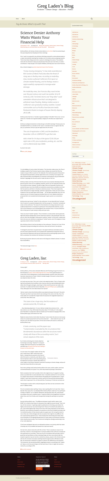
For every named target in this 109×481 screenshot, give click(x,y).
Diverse (74, 69)
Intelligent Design (81, 185)
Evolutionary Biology (76, 80)
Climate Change (59, 45)
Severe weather (85, 194)
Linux (80, 187)
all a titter (50, 51)
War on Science (75, 147)
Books (73, 55)
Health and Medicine (76, 87)
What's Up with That (39, 47)
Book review (84, 164)
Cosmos (74, 172)
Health (88, 183)
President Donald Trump (76, 190)
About (23, 18)
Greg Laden (51, 47)
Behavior (74, 48)
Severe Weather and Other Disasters (80, 128)
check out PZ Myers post (51, 286)
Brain (73, 57)
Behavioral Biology (75, 164)
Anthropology (75, 43)
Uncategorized (75, 142)
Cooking (74, 64)
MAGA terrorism (75, 101)
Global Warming (23, 47)
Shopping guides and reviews (78, 131)
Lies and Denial (31, 47)
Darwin (82, 174)
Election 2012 (85, 176)
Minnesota (74, 108)
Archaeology (75, 46)
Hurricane (74, 185)
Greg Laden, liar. (33, 258)
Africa (73, 162)
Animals (74, 41)
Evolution (74, 179)
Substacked (75, 133)
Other (73, 110)
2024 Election (75, 36)
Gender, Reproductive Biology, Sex (80, 85)
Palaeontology (75, 115)
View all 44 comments (26, 249)
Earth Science (74, 176)
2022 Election (75, 34)
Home (17, 18)
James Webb (75, 94)
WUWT (45, 47)
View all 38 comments (26, 449)
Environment (75, 78)
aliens (41, 261)
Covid (73, 66)
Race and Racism (76, 121)
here (35, 246)
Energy (73, 76)
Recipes (74, 124)
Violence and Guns (76, 144)
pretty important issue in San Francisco (43, 67)
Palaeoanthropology (76, 112)
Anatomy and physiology (77, 39)
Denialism (86, 174)
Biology (74, 50)
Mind (73, 103)
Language (74, 96)
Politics (74, 119)
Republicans (80, 192)
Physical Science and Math (78, 117)
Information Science (76, 92)
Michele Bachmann (85, 187)
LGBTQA (74, 98)
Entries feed (75, 212)
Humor (73, 89)
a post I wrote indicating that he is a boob (39, 272)
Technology (74, 135)
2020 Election (75, 32)
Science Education (76, 194)
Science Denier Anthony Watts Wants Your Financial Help (40, 37)
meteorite (29, 263)
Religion (74, 192)
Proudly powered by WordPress (23, 478)
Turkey (73, 137)
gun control (84, 183)
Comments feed (75, 215)
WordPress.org (75, 217)
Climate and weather (76, 166)
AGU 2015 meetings (44, 45)
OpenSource (74, 188)
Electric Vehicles (76, 73)
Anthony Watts (52, 45)
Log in (73, 210)
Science (74, 126)
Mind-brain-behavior (76, 105)
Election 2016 (75, 177)
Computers (74, 62)
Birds (73, 53)
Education (74, 71)
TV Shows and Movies (77, 140)
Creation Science (76, 174)
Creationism (80, 172)
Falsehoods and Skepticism (78, 82)
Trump (81, 196)
